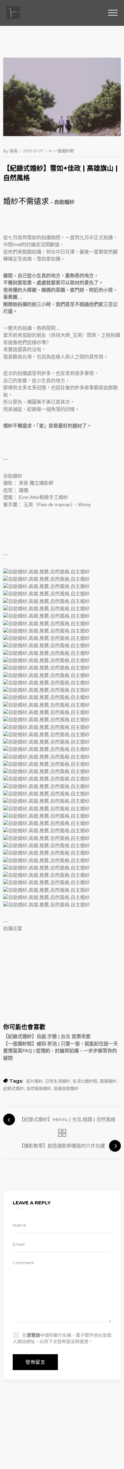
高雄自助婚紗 (66, 1088)
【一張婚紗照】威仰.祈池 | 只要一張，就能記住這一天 (60, 1043)
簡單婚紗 (108, 1081)
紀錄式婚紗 (13, 1088)
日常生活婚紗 (57, 1081)
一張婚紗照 (63, 150)
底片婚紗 (34, 1081)
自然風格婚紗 (38, 1088)
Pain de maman (54, 504)
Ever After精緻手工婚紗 (43, 497)
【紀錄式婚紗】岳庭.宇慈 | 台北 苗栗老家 (47, 1036)
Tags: (16, 1081)
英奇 (14, 150)
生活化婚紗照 (84, 1081)
